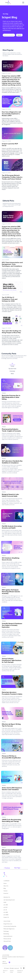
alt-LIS (5, 909)
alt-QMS (6, 912)
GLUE (5, 902)
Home (5, 883)
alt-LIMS (6, 905)
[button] (22, 2)
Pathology (6, 931)
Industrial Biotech (8, 936)
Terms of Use (5, 971)
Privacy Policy (12, 971)
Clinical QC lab (7, 941)
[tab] (12, 363)
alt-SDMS (6, 914)
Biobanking (6, 933)
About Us (6, 886)
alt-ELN (5, 907)
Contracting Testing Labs (10, 926)
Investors (6, 893)
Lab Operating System (9, 900)
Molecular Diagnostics (9, 928)
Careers (5, 891)
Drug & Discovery (8, 923)
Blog (5, 888)
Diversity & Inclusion (20, 971)
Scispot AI (6, 917)
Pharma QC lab (7, 938)
